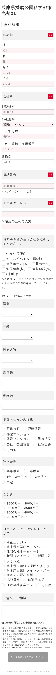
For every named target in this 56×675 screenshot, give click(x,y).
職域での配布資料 (20, 575)
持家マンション (18, 434)
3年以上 (41, 476)
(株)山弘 (12, 274)
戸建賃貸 (34, 428)
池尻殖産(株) (16, 269)
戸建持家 (13, 428)
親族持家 (44, 438)
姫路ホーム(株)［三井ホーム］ (29, 263)
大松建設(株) (42, 269)
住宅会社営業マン (20, 585)
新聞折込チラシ (18, 556)
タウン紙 (13, 561)
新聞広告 (44, 556)
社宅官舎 (44, 444)
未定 (10, 482)
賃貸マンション (18, 438)
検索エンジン (16, 542)
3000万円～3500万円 (23, 508)
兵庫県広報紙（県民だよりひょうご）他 (28, 566)
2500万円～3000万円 (23, 503)
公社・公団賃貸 (18, 444)
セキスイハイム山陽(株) (24, 258)
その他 (11, 450)
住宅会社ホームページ (23, 551)
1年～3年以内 (17, 476)
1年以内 (34, 471)
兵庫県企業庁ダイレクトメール (28, 570)
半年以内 (13, 471)
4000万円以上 (17, 517)
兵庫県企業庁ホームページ (27, 547)
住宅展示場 (36, 579)
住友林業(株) (16, 253)
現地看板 (13, 579)
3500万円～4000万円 (23, 512)
